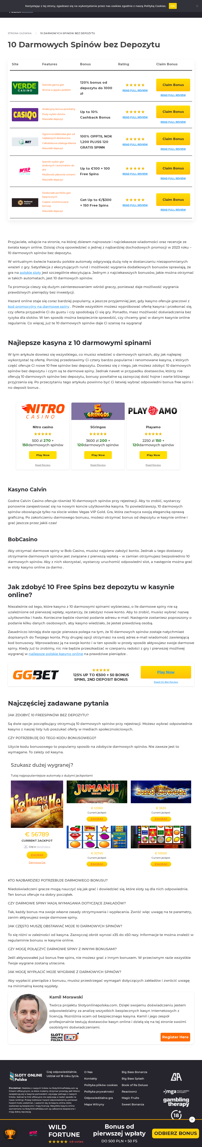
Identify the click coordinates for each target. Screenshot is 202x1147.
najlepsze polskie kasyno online (56, 654)
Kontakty (90, 1078)
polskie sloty (30, 273)
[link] (42, 426)
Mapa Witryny (94, 1104)
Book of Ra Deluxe (135, 1085)
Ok (173, 5)
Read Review (42, 465)
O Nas (88, 1072)
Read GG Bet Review (166, 682)
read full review (135, 90)
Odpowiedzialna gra (98, 1098)
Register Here (175, 1037)
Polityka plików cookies (101, 1085)
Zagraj (37, 855)
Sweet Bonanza (133, 1104)
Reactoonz (129, 1091)
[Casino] (36, 674)
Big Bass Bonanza (134, 1072)
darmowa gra (37, 862)
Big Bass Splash (133, 1078)
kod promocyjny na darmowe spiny (38, 306)
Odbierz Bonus (175, 1133)
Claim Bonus (173, 85)
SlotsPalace (43, 846)
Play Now (43, 455)
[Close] (192, 1120)
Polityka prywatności (99, 1091)
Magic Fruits (130, 1098)
